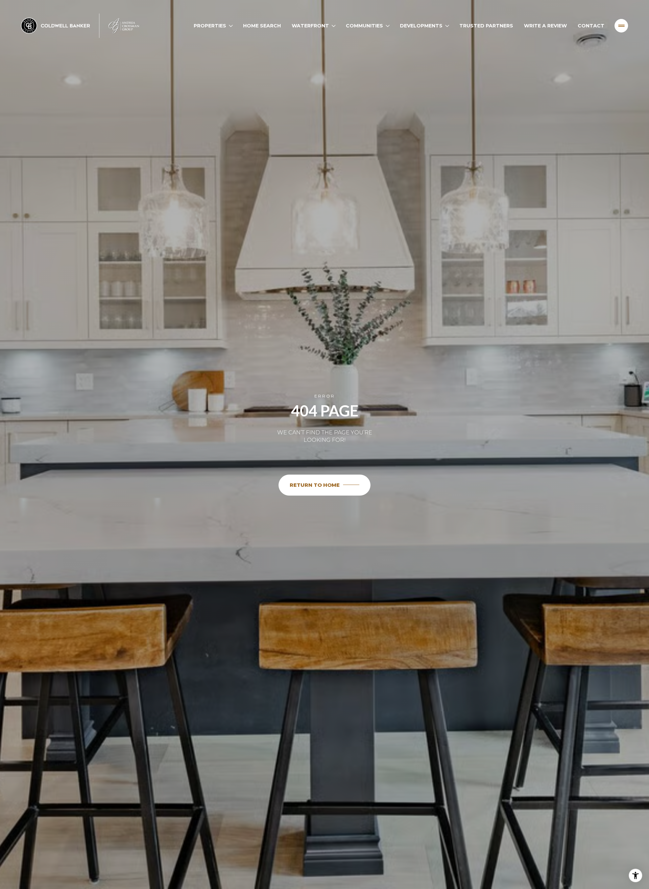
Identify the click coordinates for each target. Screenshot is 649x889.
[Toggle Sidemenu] (621, 25)
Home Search (262, 26)
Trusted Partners (486, 26)
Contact (591, 26)
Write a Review (545, 26)
